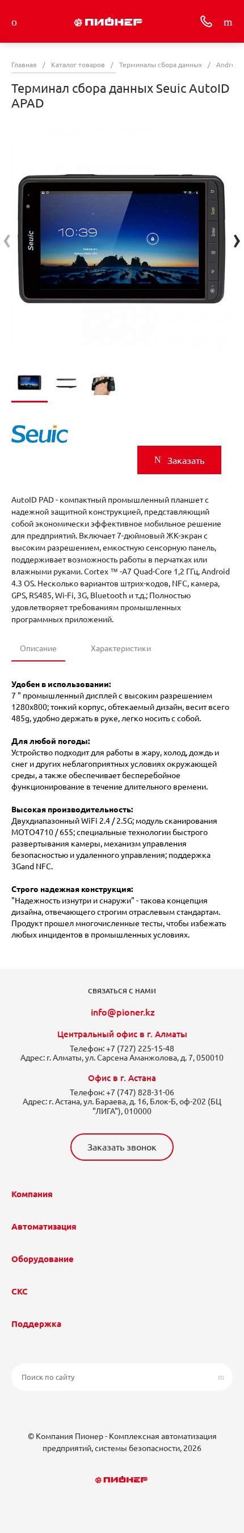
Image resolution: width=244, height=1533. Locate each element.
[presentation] (7, 239)
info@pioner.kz (123, 1012)
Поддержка (36, 1324)
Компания (32, 1194)
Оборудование (42, 1259)
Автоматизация (44, 1226)
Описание (38, 648)
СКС (19, 1291)
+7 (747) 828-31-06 (140, 1092)
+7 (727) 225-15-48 (140, 1048)
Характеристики (121, 648)
